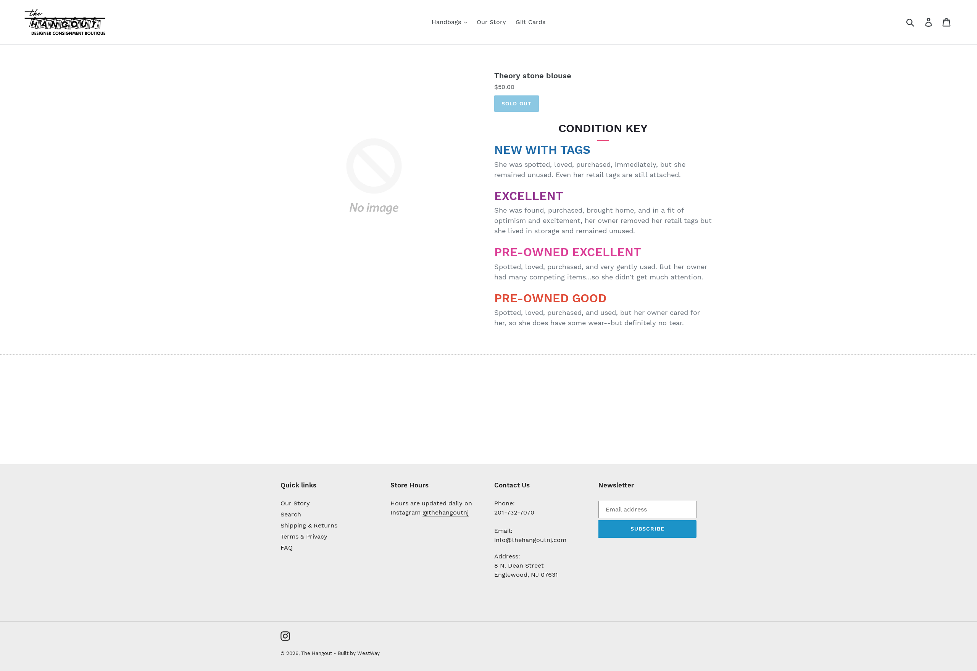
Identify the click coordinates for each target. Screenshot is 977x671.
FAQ (287, 547)
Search (291, 514)
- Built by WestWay (357, 653)
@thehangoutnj (445, 512)
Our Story (295, 503)
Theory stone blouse (532, 75)
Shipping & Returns (309, 525)
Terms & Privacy (304, 536)
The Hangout (317, 653)
